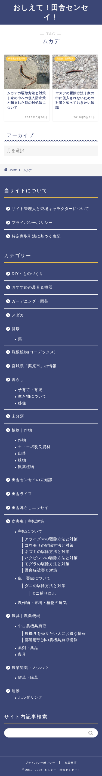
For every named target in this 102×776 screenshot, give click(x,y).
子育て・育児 (30, 390)
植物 (22, 460)
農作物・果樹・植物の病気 (42, 603)
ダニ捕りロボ (44, 593)
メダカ (18, 315)
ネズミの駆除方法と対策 (47, 552)
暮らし (18, 380)
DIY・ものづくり (27, 274)
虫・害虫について (34, 578)
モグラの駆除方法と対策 (47, 564)
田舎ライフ (22, 494)
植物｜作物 (22, 430)
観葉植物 (26, 467)
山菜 (22, 453)
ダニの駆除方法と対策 (45, 586)
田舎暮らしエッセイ (30, 508)
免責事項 (71, 762)
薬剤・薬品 (28, 648)
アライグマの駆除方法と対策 (51, 539)
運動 (16, 691)
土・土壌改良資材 (34, 447)
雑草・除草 (28, 678)
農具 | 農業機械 (26, 616)
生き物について (32, 396)
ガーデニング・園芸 (30, 301)
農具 (22, 654)
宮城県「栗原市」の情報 (34, 366)
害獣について (30, 531)
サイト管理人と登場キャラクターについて (50, 209)
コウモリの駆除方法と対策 (49, 545)
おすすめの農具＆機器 (32, 287)
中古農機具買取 (32, 626)
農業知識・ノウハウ (30, 668)
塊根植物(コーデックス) (34, 352)
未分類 (18, 416)
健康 (16, 329)
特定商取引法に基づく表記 (36, 236)
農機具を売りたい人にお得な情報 (55, 634)
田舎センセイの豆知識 (32, 480)
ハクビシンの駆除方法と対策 (51, 558)
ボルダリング (30, 697)
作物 (22, 440)
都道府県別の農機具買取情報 (51, 640)
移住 (22, 403)
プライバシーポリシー (32, 223)
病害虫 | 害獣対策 (28, 521)
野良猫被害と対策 (41, 570)
